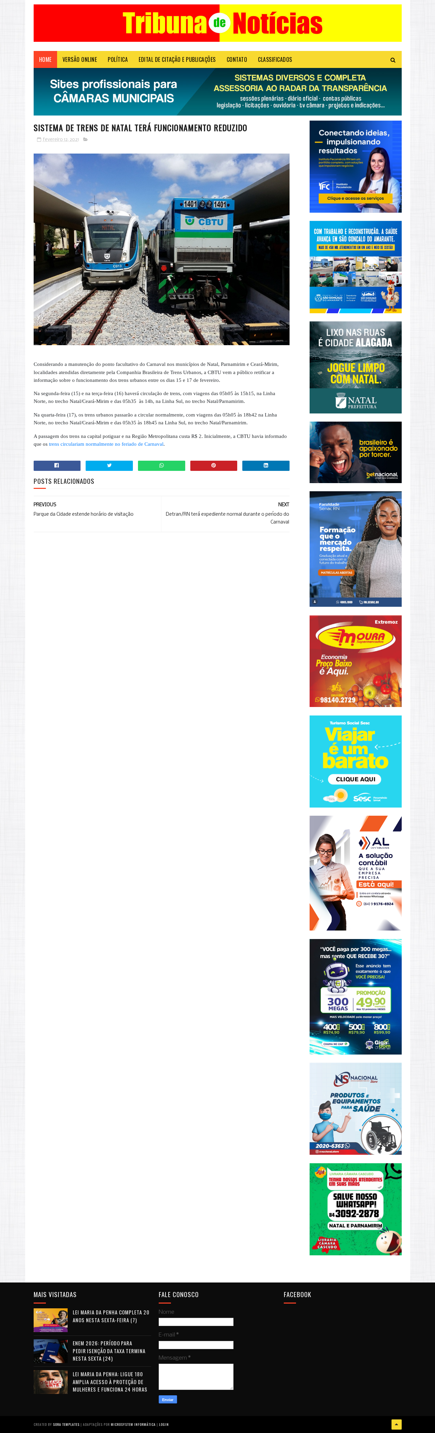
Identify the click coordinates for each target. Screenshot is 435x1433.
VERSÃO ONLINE (80, 59)
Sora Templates (66, 1424)
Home (45, 59)
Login (164, 1424)
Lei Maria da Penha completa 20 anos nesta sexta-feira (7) (111, 1316)
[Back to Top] (397, 1424)
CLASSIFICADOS (275, 59)
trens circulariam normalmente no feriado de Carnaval (106, 444)
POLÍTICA (118, 59)
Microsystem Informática (133, 1424)
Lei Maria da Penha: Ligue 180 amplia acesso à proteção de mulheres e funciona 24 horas (110, 1381)
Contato (237, 59)
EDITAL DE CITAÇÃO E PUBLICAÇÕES (177, 59)
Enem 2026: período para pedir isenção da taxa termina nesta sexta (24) (109, 1350)
